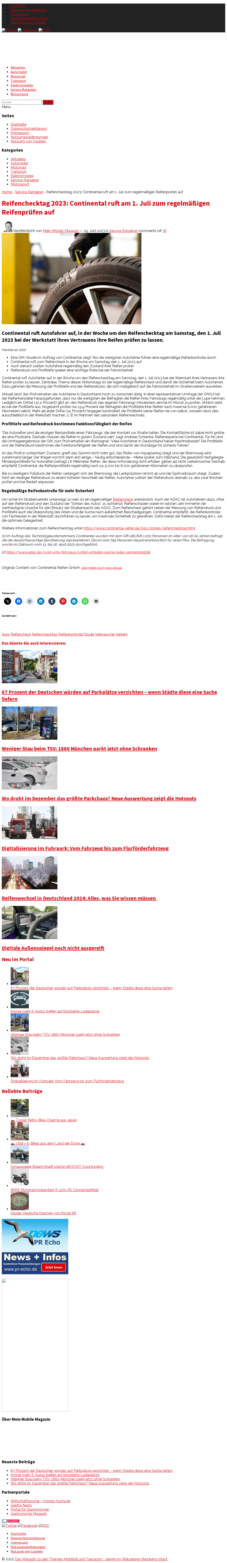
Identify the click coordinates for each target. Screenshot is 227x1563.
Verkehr (121, 634)
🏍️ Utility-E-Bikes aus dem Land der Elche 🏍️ (48, 1143)
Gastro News (21, 1505)
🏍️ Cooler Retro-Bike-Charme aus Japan (44, 1120)
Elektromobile (22, 85)
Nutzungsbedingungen (29, 18)
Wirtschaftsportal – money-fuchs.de (40, 1501)
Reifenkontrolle (70, 634)
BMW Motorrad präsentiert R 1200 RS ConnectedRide (54, 1190)
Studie (89, 634)
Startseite (18, 6)
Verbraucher (105, 634)
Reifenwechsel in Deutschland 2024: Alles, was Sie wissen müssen (79, 898)
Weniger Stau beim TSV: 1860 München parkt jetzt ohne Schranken (79, 748)
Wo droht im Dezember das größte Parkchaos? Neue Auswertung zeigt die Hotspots (99, 798)
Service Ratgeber (23, 89)
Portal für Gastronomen (30, 1509)
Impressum (20, 14)
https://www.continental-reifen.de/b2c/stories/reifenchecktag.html (139, 528)
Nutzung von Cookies (28, 22)
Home (7, 192)
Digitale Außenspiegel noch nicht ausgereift (53, 947)
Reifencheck (123, 499)
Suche (48, 102)
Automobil (19, 72)
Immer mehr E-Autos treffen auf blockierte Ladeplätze (55, 1011)
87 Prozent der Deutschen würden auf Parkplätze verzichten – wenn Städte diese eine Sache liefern (92, 988)
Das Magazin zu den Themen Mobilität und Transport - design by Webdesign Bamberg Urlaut (91, 1559)
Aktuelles (18, 67)
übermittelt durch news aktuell (101, 568)
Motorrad (18, 76)
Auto (6, 634)
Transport (18, 80)
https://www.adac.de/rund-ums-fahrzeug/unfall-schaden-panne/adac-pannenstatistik (78, 552)
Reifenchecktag (44, 634)
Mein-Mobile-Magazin (61, 231)
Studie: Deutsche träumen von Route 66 (43, 1213)
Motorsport (20, 94)
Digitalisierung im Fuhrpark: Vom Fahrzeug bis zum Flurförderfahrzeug (85, 848)
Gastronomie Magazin (29, 1514)
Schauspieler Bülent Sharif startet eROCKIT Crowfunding (57, 1167)
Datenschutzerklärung (29, 10)
